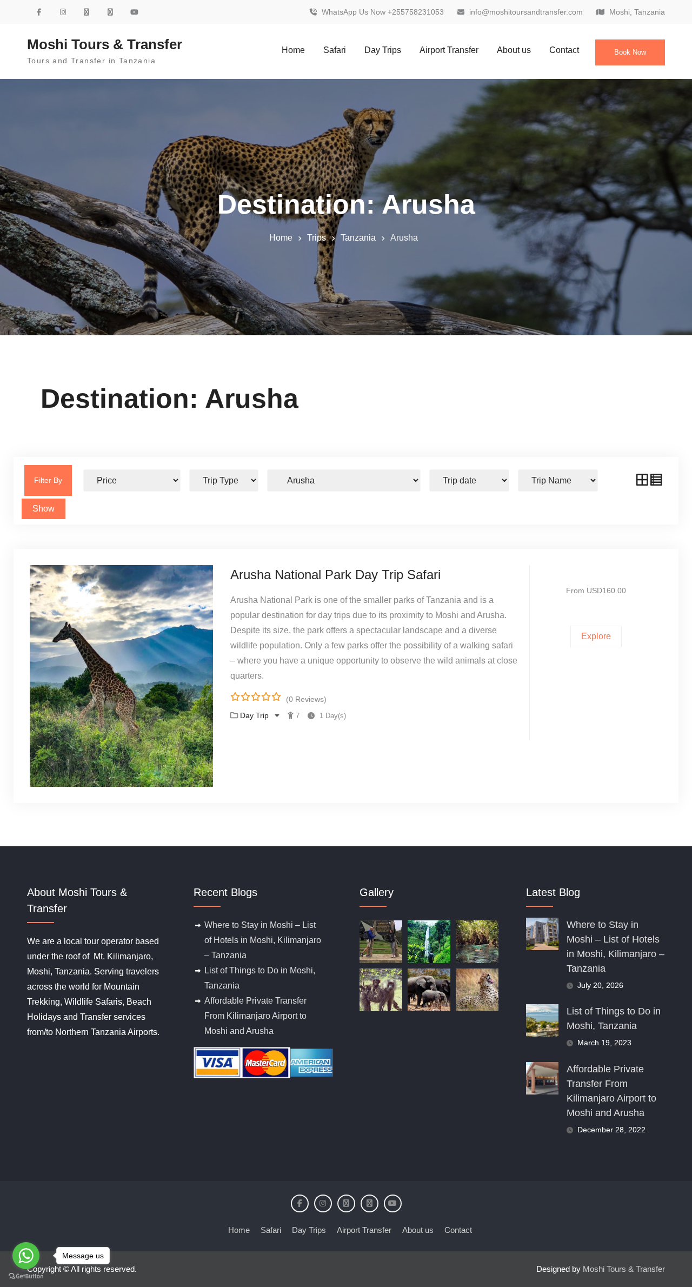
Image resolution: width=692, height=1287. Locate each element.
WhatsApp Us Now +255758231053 (383, 12)
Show (43, 508)
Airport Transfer (449, 50)
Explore (596, 636)
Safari (334, 50)
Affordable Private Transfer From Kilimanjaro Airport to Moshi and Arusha (255, 1016)
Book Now (630, 52)
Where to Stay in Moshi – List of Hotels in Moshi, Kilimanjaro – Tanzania (262, 940)
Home (293, 50)
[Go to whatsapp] (25, 1255)
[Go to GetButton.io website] (26, 1276)
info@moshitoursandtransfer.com (526, 12)
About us (514, 50)
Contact (564, 50)
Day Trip (255, 715)
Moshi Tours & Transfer (104, 44)
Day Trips (382, 50)
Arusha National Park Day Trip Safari (335, 574)
